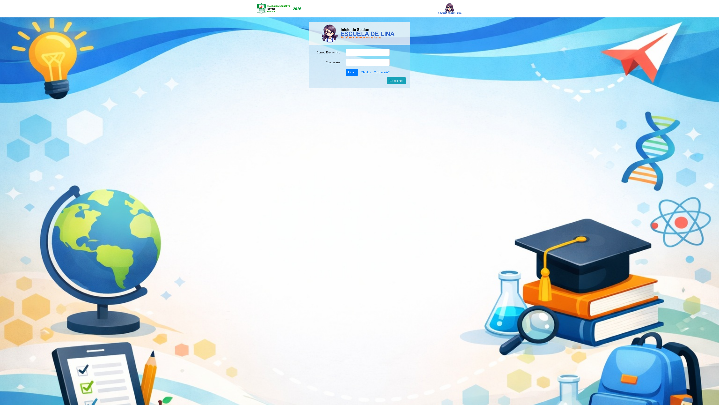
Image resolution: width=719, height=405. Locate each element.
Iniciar (351, 72)
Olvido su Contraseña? (375, 72)
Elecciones (396, 80)
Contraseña (333, 62)
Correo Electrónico (328, 52)
